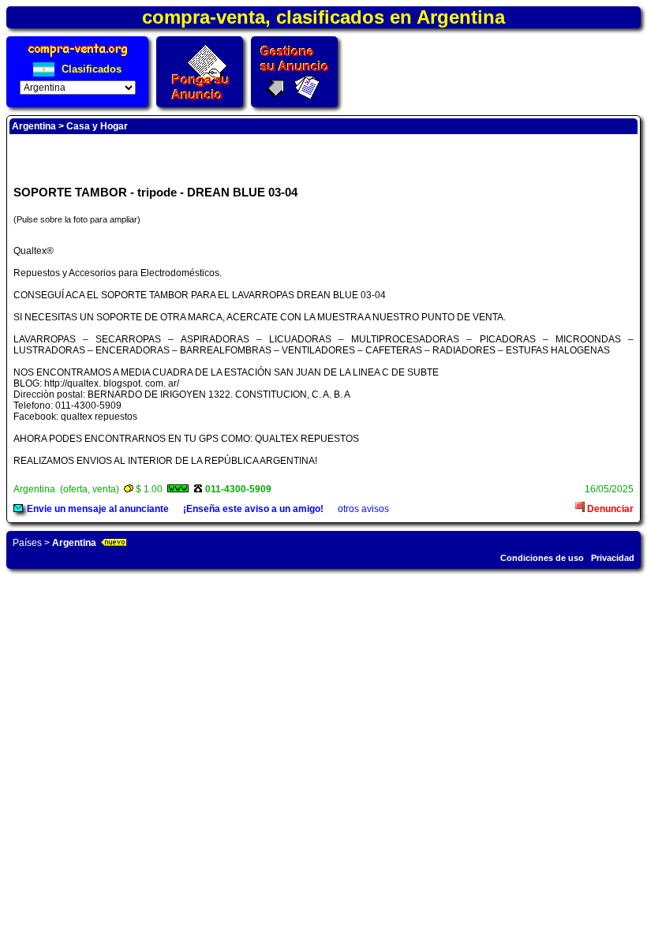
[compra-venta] (77, 56)
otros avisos (363, 508)
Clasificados (90, 69)
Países (27, 542)
